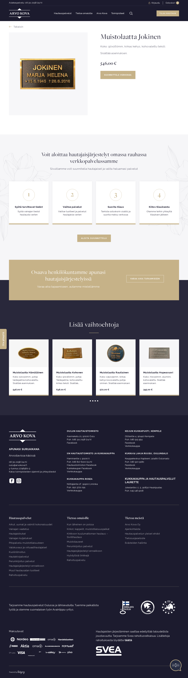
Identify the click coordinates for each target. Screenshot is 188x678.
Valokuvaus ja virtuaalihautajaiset (28, 547)
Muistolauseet (75, 541)
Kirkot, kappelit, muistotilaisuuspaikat (88, 529)
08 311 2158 (30, 3)
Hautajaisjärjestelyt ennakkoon (26, 565)
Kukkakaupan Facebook (79, 468)
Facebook (72, 443)
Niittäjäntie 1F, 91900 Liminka (82, 484)
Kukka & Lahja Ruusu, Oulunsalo (146, 453)
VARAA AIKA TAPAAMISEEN (145, 279)
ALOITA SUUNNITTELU (94, 238)
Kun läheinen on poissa (80, 524)
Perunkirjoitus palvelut (22, 561)
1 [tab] (90, 401)
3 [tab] (95, 401)
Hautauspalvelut (63, 13)
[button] (3, 339)
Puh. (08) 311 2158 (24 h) (79, 439)
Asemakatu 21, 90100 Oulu (81, 436)
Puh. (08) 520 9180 (134, 462)
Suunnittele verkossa (118, 75)
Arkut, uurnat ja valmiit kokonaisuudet (30, 524)
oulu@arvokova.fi (18, 465)
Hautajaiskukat (17, 533)
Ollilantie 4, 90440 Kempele (139, 436)
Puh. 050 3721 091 (76, 487)
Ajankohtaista (132, 529)
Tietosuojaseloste (135, 538)
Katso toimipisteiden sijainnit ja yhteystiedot (32, 471)
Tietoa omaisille (84, 13)
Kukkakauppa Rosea (79, 479)
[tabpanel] (29, 367)
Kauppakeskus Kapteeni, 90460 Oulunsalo (147, 458)
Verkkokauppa (132, 446)
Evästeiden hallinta (136, 543)
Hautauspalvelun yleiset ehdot (142, 533)
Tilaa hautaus (167, 13)
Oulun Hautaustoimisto (83, 431)
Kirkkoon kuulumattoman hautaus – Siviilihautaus (87, 535)
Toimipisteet (117, 13)
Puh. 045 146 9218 (134, 490)
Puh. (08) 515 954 (134, 439)
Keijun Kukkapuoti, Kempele (143, 431)
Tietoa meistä (134, 518)
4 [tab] (97, 401)
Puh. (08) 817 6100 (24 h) (79, 462)
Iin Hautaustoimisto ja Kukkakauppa (91, 453)
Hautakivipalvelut (19, 556)
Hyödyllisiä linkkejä (78, 555)
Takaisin (18, 26)
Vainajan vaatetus (19, 529)
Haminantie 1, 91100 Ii (78, 458)
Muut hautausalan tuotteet (24, 570)
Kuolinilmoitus (17, 552)
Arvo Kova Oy (133, 524)
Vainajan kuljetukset (20, 538)
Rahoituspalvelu (18, 575)
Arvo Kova (102, 13)
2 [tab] (92, 401)
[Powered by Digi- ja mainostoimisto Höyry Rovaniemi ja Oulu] (17, 671)
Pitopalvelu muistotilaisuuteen (26, 543)
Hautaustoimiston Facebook (82, 465)
